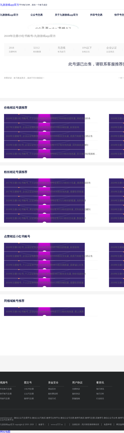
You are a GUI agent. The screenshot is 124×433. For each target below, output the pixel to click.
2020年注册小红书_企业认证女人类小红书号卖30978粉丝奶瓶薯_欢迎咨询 (42, 247)
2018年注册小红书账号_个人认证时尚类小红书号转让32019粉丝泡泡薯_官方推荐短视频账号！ (52, 154)
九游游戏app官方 (9, 5)
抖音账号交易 (6, 389)
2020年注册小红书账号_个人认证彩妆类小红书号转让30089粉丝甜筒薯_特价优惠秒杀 (48, 118)
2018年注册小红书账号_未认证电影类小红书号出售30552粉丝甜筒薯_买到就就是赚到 (48, 209)
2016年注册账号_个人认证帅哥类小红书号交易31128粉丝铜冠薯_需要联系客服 (45, 282)
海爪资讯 (100, 389)
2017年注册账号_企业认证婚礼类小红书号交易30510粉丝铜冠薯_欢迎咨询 (42, 127)
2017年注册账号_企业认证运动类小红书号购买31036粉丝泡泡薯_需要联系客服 (45, 191)
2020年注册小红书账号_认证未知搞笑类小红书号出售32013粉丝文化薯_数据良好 (46, 218)
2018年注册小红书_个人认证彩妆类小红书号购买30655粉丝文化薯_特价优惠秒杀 (46, 274)
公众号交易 (37, 15)
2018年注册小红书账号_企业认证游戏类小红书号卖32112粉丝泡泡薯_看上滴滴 (66, 24)
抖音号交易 (96, 15)
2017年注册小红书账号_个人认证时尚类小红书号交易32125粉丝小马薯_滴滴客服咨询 (48, 183)
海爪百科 (100, 394)
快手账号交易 (6, 394)
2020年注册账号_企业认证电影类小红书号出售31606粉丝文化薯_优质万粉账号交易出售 (49, 136)
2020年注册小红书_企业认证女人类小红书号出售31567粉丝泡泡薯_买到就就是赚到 (47, 145)
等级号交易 (5, 398)
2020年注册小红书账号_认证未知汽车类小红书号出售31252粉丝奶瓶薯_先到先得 (46, 200)
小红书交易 (29, 389)
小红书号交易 (24, 24)
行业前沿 (100, 398)
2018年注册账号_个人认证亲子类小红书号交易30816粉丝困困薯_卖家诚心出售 (45, 265)
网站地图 (5, 431)
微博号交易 (29, 398)
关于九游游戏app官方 (66, 15)
